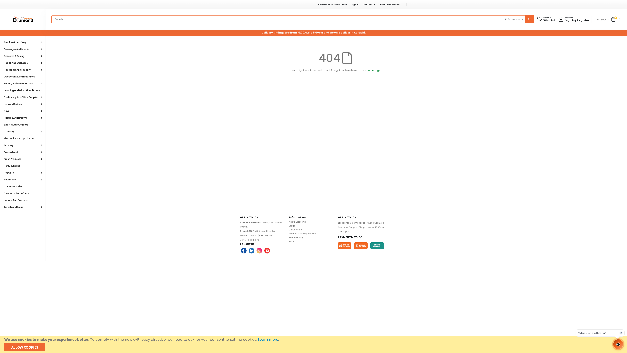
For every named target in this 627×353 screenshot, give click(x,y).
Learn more (268, 339)
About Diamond (297, 221)
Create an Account (390, 4)
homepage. (374, 70)
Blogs (292, 225)
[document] (314, 344)
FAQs (291, 241)
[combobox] (293, 19)
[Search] (529, 19)
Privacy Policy (296, 237)
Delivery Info (295, 229)
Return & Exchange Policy (302, 233)
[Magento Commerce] (22, 19)
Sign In (355, 4)
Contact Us (369, 4)
